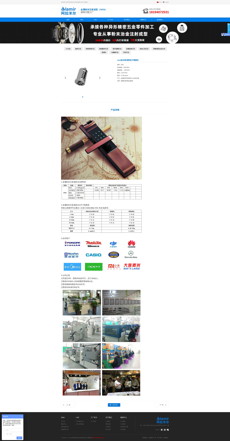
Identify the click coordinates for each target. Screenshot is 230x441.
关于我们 (127, 19)
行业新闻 (122, 424)
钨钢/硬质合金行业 (159, 49)
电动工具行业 (144, 49)
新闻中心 (143, 19)
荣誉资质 (108, 424)
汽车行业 (126, 52)
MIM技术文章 (124, 426)
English (167, 2)
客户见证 (108, 429)
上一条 (68, 405)
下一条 (161, 405)
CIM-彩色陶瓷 (80, 424)
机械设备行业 (130, 49)
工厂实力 (110, 19)
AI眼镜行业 (114, 52)
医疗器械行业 (117, 49)
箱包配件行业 (103, 49)
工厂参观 (93, 421)
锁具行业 (78, 49)
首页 (67, 19)
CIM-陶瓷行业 (80, 421)
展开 (228, 28)
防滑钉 (104, 52)
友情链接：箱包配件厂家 (149, 437)
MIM (81, 19)
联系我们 (160, 19)
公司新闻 (122, 421)
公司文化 (108, 426)
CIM (95, 19)
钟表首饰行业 (90, 49)
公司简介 (108, 421)
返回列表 (115, 405)
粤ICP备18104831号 (98, 437)
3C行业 (68, 49)
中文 (160, 2)
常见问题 (122, 429)
